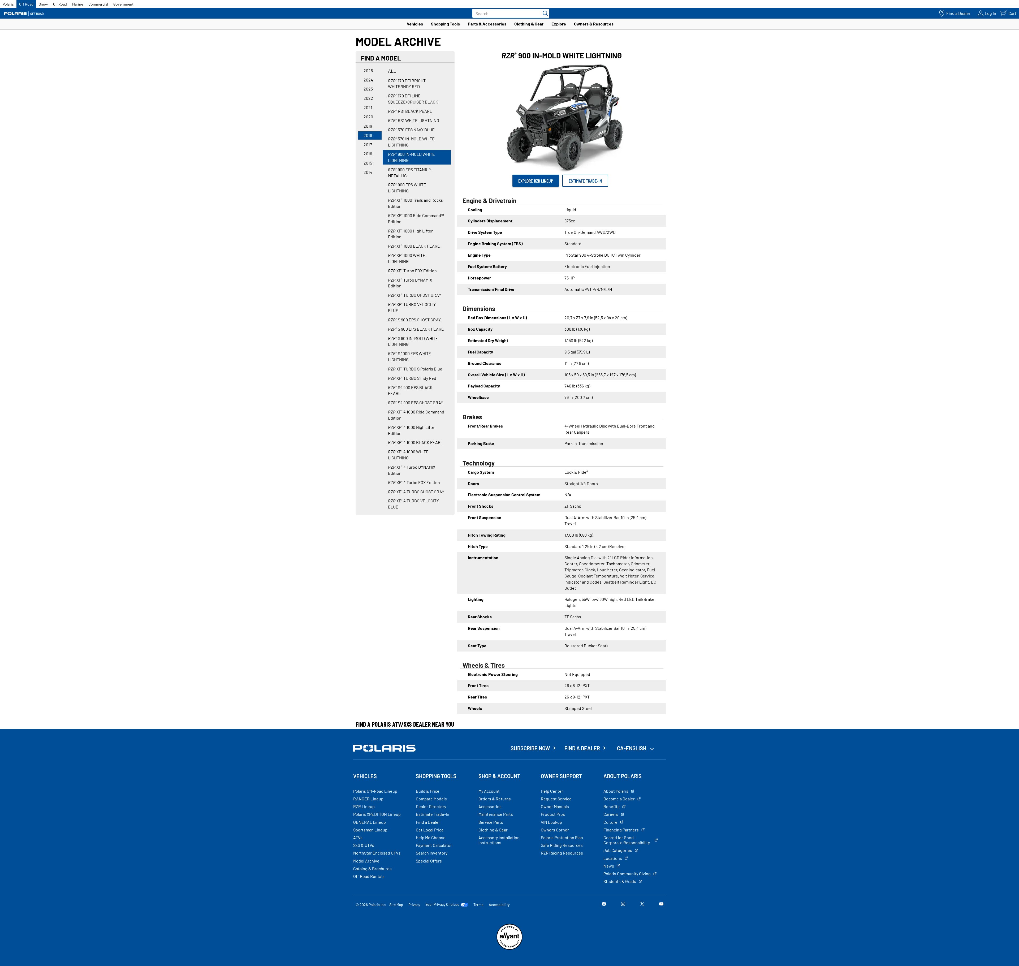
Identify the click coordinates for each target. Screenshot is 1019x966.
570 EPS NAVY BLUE (411, 129)
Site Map (396, 904)
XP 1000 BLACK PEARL (414, 245)
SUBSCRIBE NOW (530, 748)
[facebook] (604, 904)
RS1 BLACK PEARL (410, 111)
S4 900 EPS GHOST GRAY (415, 402)
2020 (368, 116)
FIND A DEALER (582, 748)
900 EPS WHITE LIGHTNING (407, 187)
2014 (368, 172)
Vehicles (415, 23)
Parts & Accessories (487, 23)
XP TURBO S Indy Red (412, 378)
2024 (368, 79)
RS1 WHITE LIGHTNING (413, 120)
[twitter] (642, 904)
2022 (368, 98)
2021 (368, 107)
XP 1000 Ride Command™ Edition (416, 218)
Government (123, 4)
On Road (60, 4)
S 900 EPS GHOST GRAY (414, 319)
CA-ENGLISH (632, 748)
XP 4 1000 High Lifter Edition (412, 430)
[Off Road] (24, 13)
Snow (43, 4)
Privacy (414, 904)
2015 (368, 162)
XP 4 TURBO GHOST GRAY (416, 491)
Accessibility (499, 904)
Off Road (26, 4)
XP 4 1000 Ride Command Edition (416, 414)
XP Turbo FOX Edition (412, 270)
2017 (368, 144)
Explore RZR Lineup (535, 181)
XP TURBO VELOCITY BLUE (412, 307)
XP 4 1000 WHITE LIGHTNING (408, 454)
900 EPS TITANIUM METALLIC (409, 172)
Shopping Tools (445, 23)
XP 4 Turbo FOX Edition (414, 482)
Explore (558, 23)
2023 (368, 88)
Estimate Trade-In (585, 181)
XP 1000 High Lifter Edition (410, 233)
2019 (368, 125)
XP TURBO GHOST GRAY (414, 294)
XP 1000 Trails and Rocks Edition (415, 203)
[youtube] (661, 904)
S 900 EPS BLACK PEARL (416, 328)
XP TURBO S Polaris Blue (415, 368)
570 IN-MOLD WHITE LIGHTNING (411, 141)
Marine (77, 4)
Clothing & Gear (528, 23)
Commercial (98, 4)
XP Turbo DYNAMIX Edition (410, 282)
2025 (368, 70)
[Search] (544, 13)
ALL (392, 71)
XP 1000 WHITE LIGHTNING (406, 258)
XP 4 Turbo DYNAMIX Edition (411, 470)
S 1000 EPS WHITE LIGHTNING (409, 356)
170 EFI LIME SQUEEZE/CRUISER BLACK (413, 98)
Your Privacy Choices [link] (442, 904)
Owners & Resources (594, 23)
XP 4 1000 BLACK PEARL (415, 442)
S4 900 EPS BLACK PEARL (410, 390)
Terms (478, 904)
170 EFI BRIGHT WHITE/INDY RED (407, 83)
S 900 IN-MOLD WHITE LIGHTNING (413, 341)
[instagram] (623, 904)
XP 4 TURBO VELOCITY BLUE (413, 503)
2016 (368, 153)
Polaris (8, 4)
